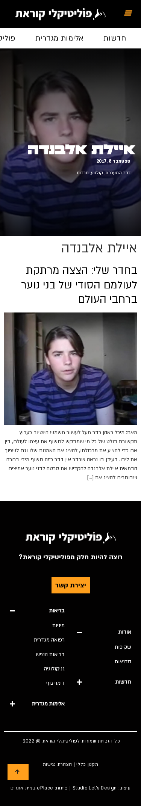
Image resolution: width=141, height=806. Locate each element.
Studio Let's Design (95, 788)
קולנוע (97, 173)
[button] (104, 632)
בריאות (57, 610)
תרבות (83, 173)
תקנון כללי (87, 764)
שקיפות (123, 647)
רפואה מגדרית (49, 639)
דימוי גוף (55, 683)
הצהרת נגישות (57, 764)
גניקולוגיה (54, 668)
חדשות (114, 38)
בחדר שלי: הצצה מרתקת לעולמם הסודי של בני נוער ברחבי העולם (79, 284)
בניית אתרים (23, 788)
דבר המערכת (117, 173)
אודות (124, 631)
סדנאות (123, 661)
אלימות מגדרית (59, 38)
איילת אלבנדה (81, 149)
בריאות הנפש (50, 654)
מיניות (58, 625)
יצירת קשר (70, 585)
